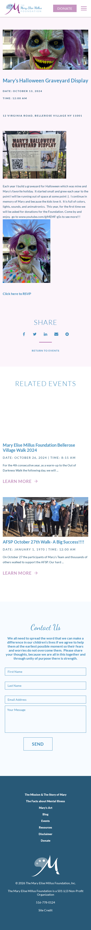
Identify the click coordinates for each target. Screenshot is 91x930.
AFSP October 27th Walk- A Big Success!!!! (43, 541)
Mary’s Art (45, 807)
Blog (45, 814)
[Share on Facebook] (23, 334)
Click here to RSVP (17, 294)
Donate (64, 8)
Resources (45, 827)
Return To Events (45, 350)
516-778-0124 (45, 902)
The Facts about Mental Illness (45, 801)
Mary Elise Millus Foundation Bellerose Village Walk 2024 (39, 447)
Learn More (18, 481)
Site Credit (45, 910)
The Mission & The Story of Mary (45, 794)
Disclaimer (45, 834)
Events (45, 821)
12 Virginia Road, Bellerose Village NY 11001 (42, 115)
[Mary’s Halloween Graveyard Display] (45, 420)
